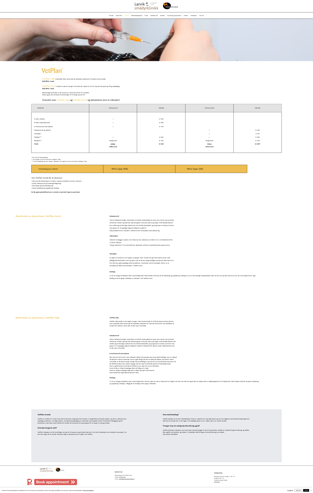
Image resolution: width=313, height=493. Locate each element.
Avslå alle (298, 490)
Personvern (217, 482)
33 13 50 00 (122, 477)
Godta (306, 490)
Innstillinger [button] (290, 490)
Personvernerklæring (88, 490)
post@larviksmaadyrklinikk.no (126, 479)
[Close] (311, 490)
